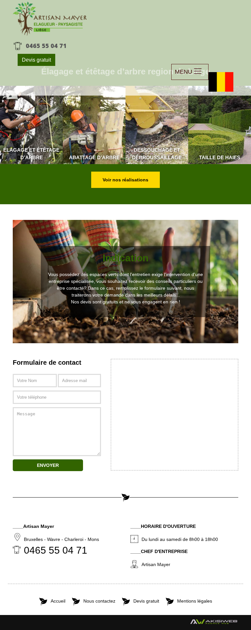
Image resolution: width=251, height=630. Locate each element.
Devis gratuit (36, 60)
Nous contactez (99, 601)
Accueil (58, 601)
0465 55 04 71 (46, 46)
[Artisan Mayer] (50, 19)
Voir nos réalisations (125, 179)
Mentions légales (194, 601)
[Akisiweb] (213, 623)
